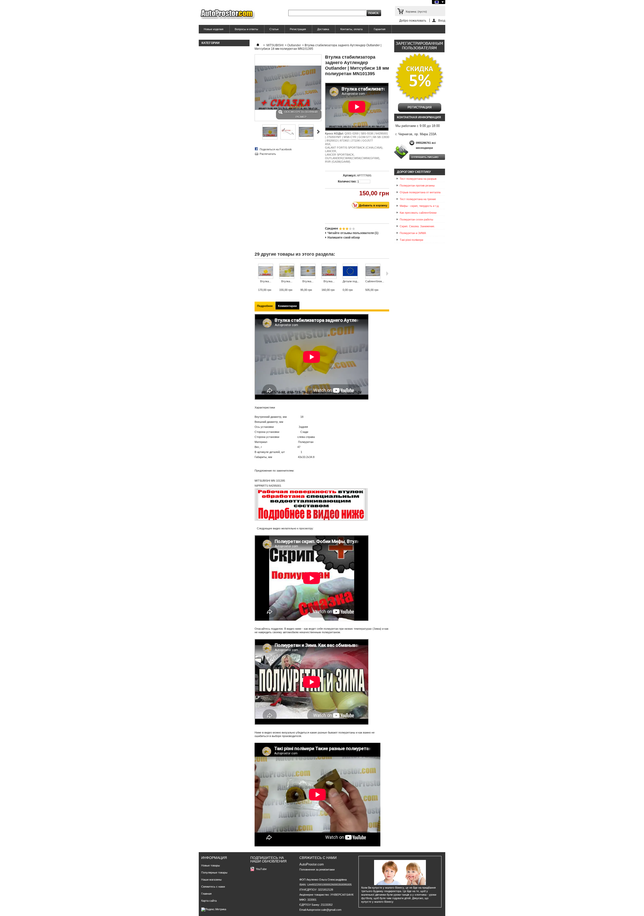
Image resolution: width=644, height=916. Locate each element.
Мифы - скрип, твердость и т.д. (419, 205)
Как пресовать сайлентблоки (418, 212)
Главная (206, 893)
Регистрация (298, 29)
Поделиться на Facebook (276, 149)
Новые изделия (213, 29)
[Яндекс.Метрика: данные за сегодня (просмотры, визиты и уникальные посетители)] (213, 909)
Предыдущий (256, 273)
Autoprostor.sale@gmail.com (323, 909)
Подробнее (265, 305)
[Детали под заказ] (351, 272)
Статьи (273, 29)
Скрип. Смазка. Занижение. (417, 226)
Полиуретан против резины (417, 185)
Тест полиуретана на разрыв (418, 178)
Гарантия (379, 29)
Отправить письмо (424, 157)
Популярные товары (214, 872)
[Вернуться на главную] (258, 45)
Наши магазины (211, 879)
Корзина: (416, 11)
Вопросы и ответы (246, 29)
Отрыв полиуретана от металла (420, 192)
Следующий (387, 273)
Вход (441, 20)
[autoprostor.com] (227, 14)
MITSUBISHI (275, 45)
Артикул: (349, 175)
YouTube (261, 869)
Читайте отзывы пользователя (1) (353, 233)
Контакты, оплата (351, 29)
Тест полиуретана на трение (418, 199)
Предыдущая (257, 131)
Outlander (294, 45)
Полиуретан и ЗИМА (413, 233)
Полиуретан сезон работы (416, 219)
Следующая (318, 131)
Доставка (323, 29)
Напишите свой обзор (344, 237)
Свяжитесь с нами (213, 886)
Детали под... (351, 281)
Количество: (347, 181)
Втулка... (265, 281)
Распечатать (268, 153)
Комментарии (287, 305)
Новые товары (210, 865)
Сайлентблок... (374, 281)
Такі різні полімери (411, 239)
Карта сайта (209, 900)
